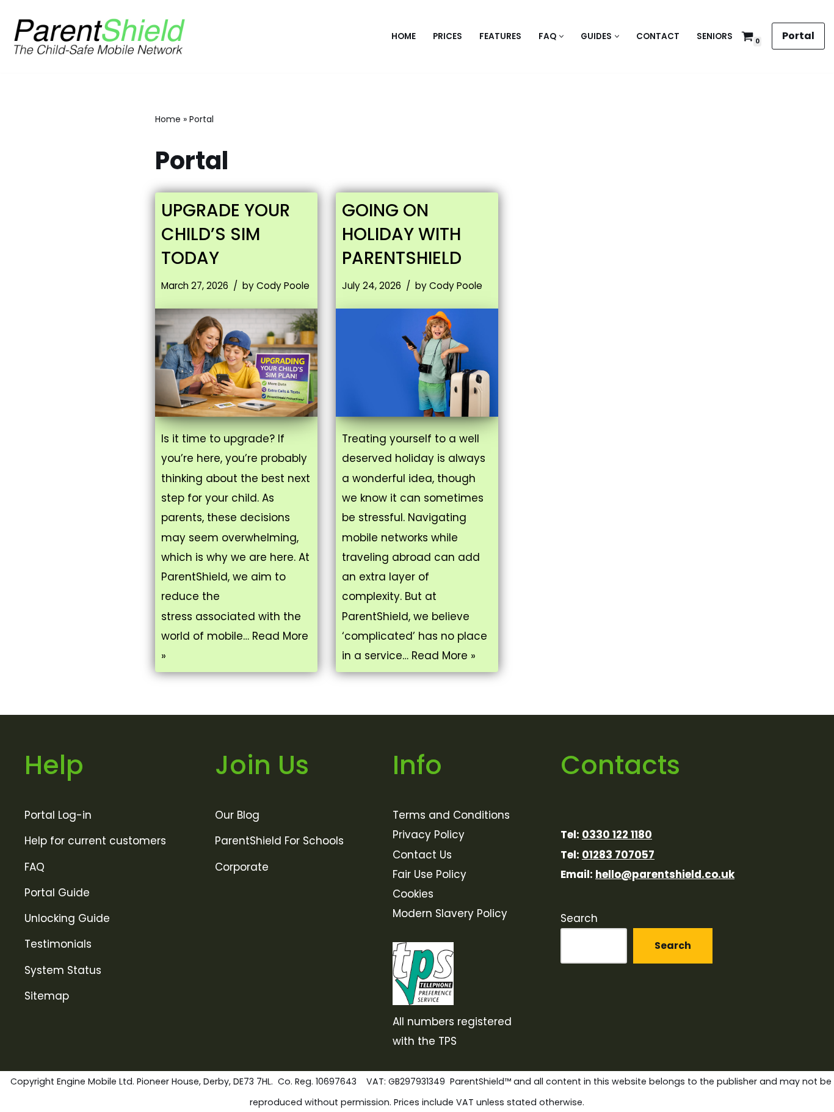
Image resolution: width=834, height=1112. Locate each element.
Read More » (444, 655)
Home (403, 36)
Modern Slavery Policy (450, 914)
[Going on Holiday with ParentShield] (417, 363)
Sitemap (46, 996)
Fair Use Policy (429, 874)
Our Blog (237, 815)
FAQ (34, 867)
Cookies (413, 894)
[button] (561, 36)
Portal (798, 36)
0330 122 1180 (617, 834)
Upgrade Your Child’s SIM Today (225, 234)
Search (579, 918)
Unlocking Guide (67, 918)
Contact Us (422, 854)
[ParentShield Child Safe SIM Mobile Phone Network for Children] (100, 36)
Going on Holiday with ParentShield (402, 234)
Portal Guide (57, 892)
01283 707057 (618, 854)
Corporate (242, 867)
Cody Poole (283, 285)
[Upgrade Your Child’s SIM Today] (236, 363)
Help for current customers (95, 840)
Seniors (715, 36)
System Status (62, 970)
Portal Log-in (58, 815)
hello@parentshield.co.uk (664, 874)
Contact (658, 36)
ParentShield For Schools (279, 840)
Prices (447, 36)
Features (500, 36)
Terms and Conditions (451, 815)
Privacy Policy (429, 834)
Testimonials (58, 944)
